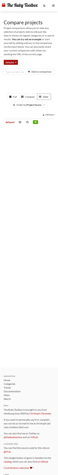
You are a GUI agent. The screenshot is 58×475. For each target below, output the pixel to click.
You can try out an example (26, 39)
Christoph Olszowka (40, 413)
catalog (7, 461)
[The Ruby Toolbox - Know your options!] (20, 5)
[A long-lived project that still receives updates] (35, 122)
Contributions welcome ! (19, 467)
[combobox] (15, 72)
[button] (44, 5)
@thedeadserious (13, 437)
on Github (42, 461)
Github (34, 437)
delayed (10, 122)
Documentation (12, 391)
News (7, 395)
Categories (9, 383)
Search (7, 398)
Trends (7, 387)
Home (7, 380)
